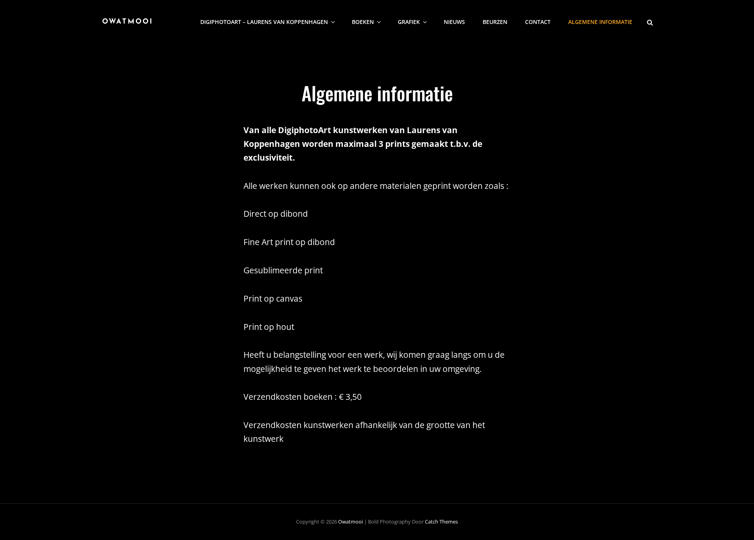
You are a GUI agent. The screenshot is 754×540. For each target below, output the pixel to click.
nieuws (454, 22)
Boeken (363, 22)
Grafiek (409, 22)
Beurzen (495, 22)
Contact (538, 22)
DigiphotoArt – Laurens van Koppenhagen (264, 22)
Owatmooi (127, 22)
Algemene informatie (600, 22)
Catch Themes (441, 521)
